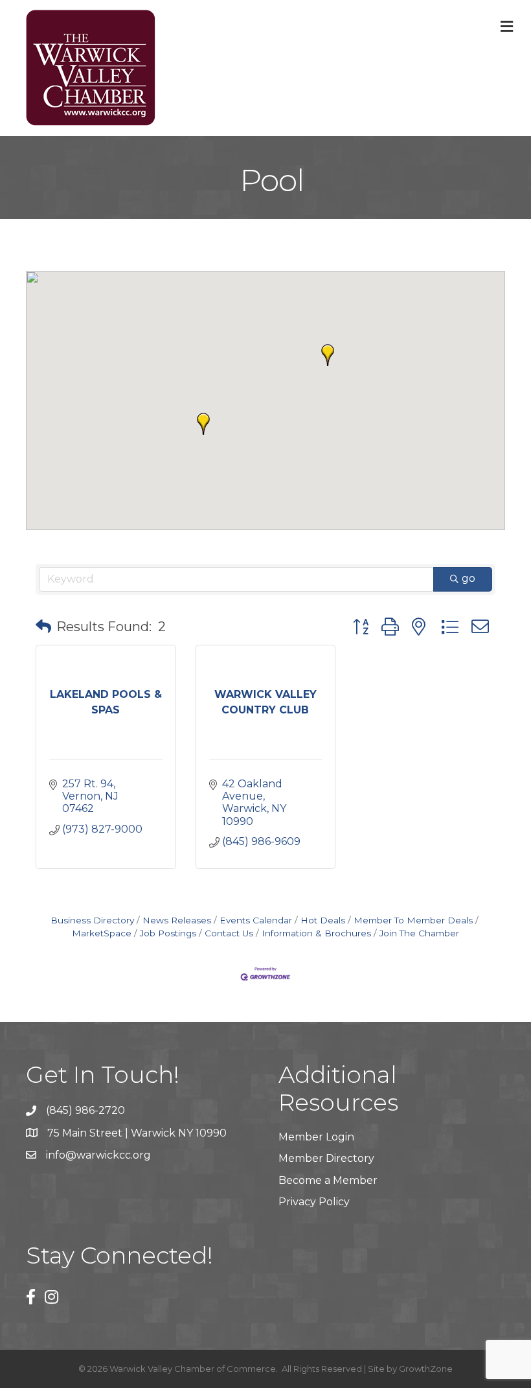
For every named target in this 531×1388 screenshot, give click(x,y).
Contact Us (229, 933)
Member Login (316, 1137)
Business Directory (92, 920)
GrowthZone (426, 1368)
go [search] (468, 578)
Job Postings (168, 933)
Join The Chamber (419, 933)
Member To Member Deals (413, 920)
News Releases (176, 920)
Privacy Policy (314, 1202)
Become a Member (328, 1180)
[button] (327, 355)
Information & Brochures (316, 933)
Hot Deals (322, 920)
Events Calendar (256, 920)
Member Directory (326, 1158)
